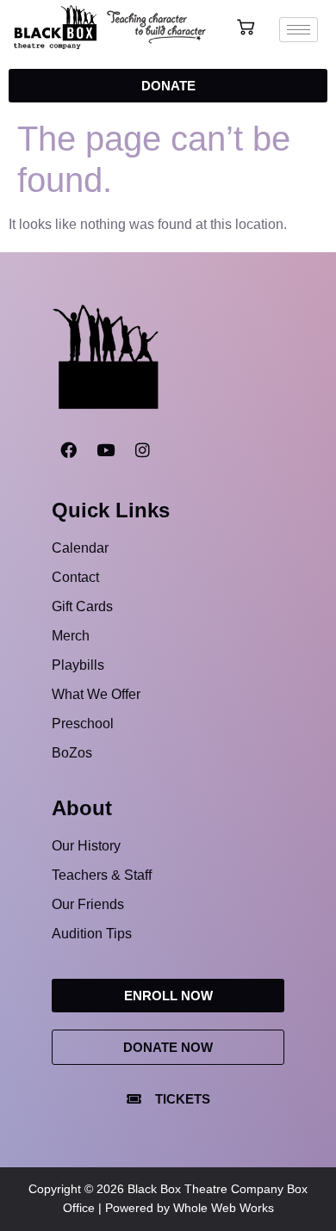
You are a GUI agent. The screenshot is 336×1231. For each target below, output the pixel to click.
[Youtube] (105, 449)
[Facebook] (68, 449)
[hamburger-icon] (298, 29)
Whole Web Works (223, 1208)
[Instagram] (142, 449)
